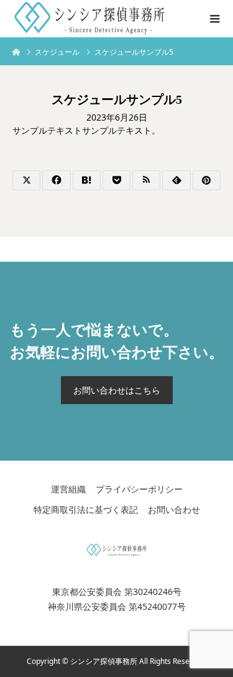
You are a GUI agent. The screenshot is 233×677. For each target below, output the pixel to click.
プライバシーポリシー (139, 489)
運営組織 (68, 489)
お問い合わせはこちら (116, 390)
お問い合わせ (174, 509)
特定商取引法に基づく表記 (86, 509)
